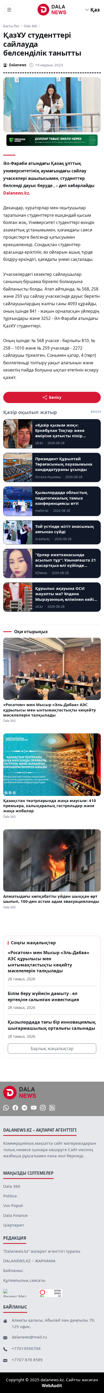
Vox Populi (13, 1205)
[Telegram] (24, 1108)
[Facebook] (15, 1108)
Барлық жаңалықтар (52, 1048)
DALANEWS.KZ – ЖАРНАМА (29, 1260)
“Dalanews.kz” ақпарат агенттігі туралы (41, 1251)
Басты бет (11, 26)
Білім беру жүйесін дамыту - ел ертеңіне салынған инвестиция (43, 996)
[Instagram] (43, 1108)
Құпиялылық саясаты (24, 1280)
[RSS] (52, 1108)
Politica (10, 1195)
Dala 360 (30, 26)
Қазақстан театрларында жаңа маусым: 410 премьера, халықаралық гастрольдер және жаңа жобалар (49, 806)
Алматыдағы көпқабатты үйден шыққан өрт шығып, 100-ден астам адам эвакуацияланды (51, 899)
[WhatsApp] (6, 1108)
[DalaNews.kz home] (52, 10)
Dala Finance (15, 1215)
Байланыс (13, 1270)
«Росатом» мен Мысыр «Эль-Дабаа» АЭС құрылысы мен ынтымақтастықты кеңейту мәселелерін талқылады (49, 710)
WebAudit (52, 1385)
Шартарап (13, 1225)
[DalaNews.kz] (19, 1092)
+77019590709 (26, 1348)
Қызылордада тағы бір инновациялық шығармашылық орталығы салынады (52, 1025)
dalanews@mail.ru (29, 1337)
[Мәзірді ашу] (9, 10)
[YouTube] (34, 1108)
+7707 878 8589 (27, 1359)
